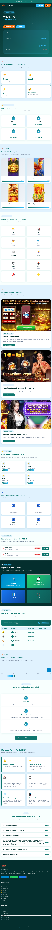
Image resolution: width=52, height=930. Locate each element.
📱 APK (47, 5)
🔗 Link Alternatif (5, 896)
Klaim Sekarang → (8, 345)
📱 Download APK (9, 26)
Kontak (33, 927)
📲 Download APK (5, 913)
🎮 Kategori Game (5, 888)
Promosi (27, 927)
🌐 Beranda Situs (5, 909)
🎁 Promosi (3, 890)
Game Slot (23, 927)
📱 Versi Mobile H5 (5, 911)
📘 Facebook (22, 877)
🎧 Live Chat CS (4, 915)
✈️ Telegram (5, 877)
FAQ (31, 927)
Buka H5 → (45, 548)
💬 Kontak (3, 898)
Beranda (18, 927)
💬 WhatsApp (14, 877)
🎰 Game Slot (4, 886)
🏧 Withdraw (4, 894)
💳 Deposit (3, 892)
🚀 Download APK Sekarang (26, 738)
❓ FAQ (3, 900)
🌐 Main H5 (40, 5)
